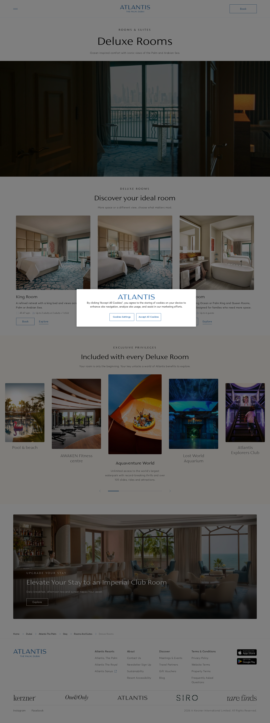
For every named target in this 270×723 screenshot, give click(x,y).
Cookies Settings (122, 317)
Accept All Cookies (149, 317)
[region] (136, 308)
